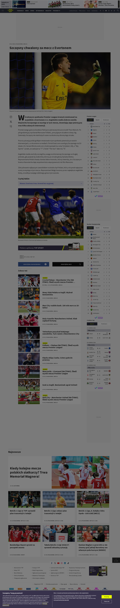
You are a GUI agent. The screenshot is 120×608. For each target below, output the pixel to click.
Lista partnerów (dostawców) (61, 600)
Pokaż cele (106, 601)
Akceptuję (106, 596)
